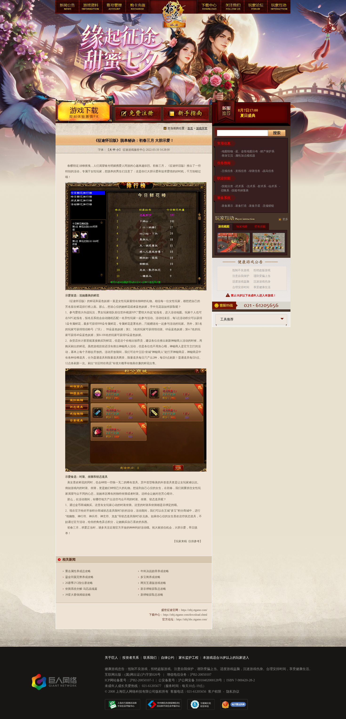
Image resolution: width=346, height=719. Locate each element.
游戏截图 (223, 226)
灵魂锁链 (268, 205)
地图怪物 (227, 151)
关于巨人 (111, 657)
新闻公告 (67, 7)
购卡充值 (137, 7)
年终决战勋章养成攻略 (155, 571)
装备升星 (254, 205)
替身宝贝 (227, 155)
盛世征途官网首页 (173, 19)
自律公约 (167, 657)
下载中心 (208, 7)
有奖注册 (138, 114)
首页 (190, 128)
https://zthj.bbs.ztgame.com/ (191, 619)
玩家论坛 (255, 7)
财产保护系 (267, 151)
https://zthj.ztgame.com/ (194, 610)
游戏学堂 (201, 128)
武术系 (240, 186)
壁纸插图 (260, 226)
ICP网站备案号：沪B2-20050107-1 (129, 680)
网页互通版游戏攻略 (153, 583)
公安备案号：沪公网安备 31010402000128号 (190, 680)
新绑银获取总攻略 (152, 594)
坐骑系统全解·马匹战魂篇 (81, 588)
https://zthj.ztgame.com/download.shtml (185, 614)
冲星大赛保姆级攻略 (78, 594)
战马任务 (268, 171)
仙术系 (273, 186)
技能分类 (227, 186)
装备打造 (241, 205)
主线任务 (227, 171)
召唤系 (225, 190)
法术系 (251, 186)
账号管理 (114, 7)
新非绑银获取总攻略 (153, 588)
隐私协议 (232, 691)
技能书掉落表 (240, 190)
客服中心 (231, 7)
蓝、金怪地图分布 (246, 151)
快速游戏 (278, 7)
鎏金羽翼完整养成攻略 (79, 577)
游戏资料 (90, 7)
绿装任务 (254, 171)
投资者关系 (130, 657)
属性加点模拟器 (245, 155)
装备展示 (227, 205)
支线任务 (241, 171)
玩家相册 (242, 226)
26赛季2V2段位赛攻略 (79, 583)
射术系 (262, 186)
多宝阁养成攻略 (150, 577)
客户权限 (214, 691)
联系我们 (150, 657)
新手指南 (186, 114)
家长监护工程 (188, 657)
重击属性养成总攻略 (78, 571)
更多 (285, 219)
